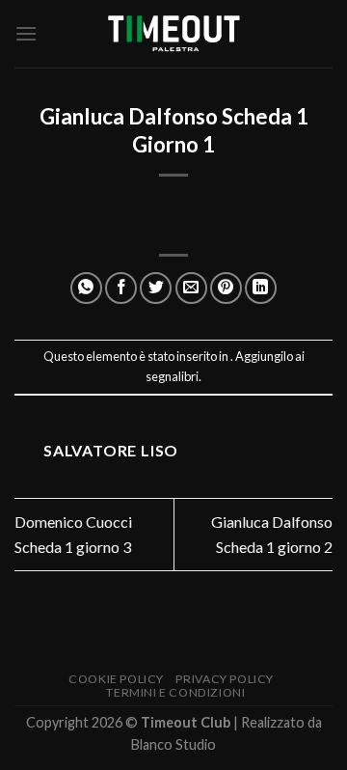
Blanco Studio (173, 744)
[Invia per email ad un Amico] (191, 288)
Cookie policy (116, 679)
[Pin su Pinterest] (226, 288)
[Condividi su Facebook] (121, 288)
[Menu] (26, 33)
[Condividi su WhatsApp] (86, 288)
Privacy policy (224, 679)
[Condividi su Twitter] (156, 288)
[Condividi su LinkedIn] (261, 288)
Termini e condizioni (175, 692)
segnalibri (172, 376)
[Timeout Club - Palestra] (173, 34)
